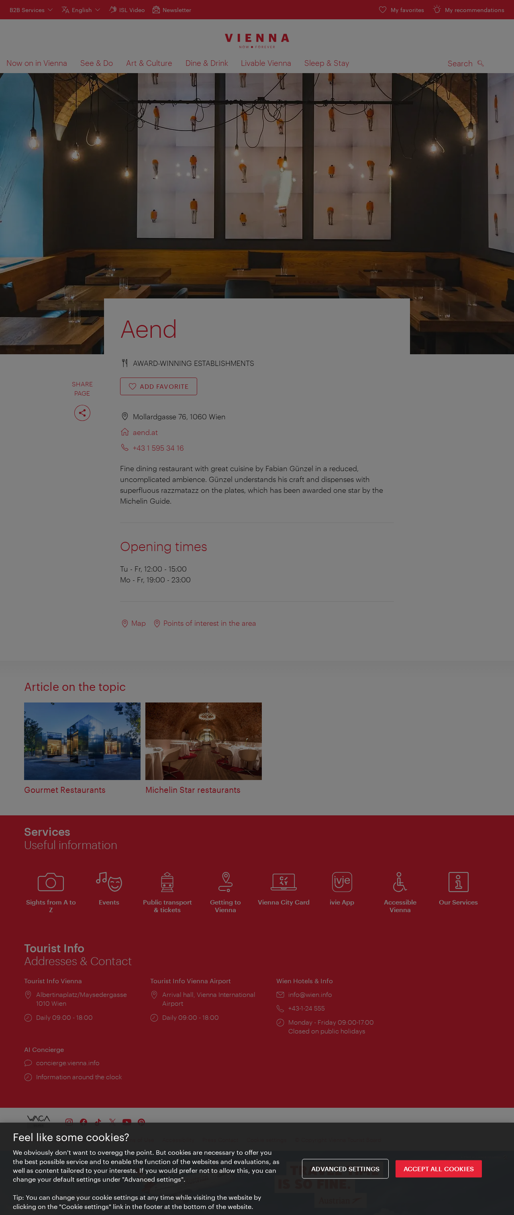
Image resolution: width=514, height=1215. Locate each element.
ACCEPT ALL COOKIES (439, 1168)
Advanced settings (345, 1168)
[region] (257, 1169)
